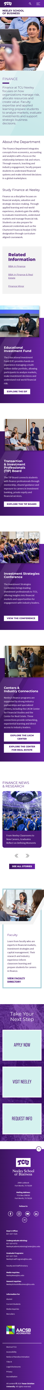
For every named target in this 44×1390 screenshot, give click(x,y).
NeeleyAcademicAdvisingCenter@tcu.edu (23, 1246)
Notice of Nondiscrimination (17, 1357)
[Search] (30, 3)
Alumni (9, 1299)
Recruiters (10, 1314)
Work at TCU (11, 1347)
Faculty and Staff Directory (17, 1265)
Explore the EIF (17, 391)
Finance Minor (16, 286)
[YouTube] (27, 1213)
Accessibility (11, 1352)
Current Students (13, 1304)
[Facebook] (10, 1213)
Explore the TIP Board (22, 504)
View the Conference (21, 618)
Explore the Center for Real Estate (22, 748)
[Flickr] (24, 1219)
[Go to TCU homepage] (8, 4)
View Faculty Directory (16, 980)
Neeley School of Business (13, 12)
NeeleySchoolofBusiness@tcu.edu (20, 1284)
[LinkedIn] (36, 1213)
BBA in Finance (16, 266)
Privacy (9, 1371)
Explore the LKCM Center (22, 737)
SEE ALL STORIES (22, 866)
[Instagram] (19, 1213)
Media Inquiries (12, 1309)
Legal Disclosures (13, 1366)
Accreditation (11, 1376)
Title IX (9, 1361)
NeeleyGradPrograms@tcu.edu (19, 1259)
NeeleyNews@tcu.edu (15, 1275)
